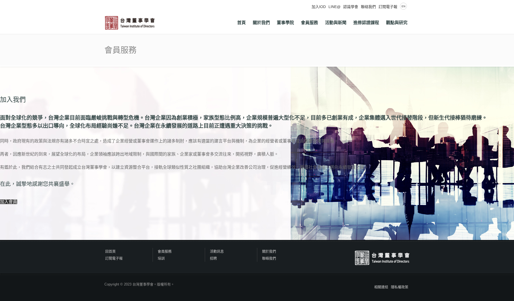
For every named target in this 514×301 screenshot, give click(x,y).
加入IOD (319, 7)
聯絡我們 (368, 7)
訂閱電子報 (388, 7)
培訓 (161, 258)
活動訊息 (217, 251)
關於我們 (269, 251)
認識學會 (350, 7)
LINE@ (334, 7)
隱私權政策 (399, 287)
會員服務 (165, 251)
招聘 (213, 258)
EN (403, 6)
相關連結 (381, 287)
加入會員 (8, 202)
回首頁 (110, 251)
